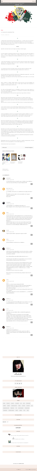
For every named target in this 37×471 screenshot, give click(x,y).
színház (21, 410)
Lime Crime (28, 405)
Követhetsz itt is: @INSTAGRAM (18, 463)
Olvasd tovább (18, 394)
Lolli (7, 308)
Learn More (17, 4)
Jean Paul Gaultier (14, 405)
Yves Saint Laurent (11, 410)
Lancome (23, 405)
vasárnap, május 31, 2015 (10, 328)
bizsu (2, 30)
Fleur (7, 230)
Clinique (12, 403)
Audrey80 (8, 178)
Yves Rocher (5, 410)
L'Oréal (19, 405)
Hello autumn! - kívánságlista (20, 162)
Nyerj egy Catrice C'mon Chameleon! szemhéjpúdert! (19, 442)
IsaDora (8, 405)
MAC (32, 405)
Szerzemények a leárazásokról (12, 162)
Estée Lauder (28, 403)
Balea (4, 403)
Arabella (8, 248)
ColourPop (17, 403)
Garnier (4, 405)
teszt (24, 410)
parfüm (17, 410)
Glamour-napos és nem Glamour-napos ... (6, 170)
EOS (20, 403)
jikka (7, 212)
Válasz (31, 208)
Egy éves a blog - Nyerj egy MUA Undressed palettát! (19, 435)
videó (28, 410)
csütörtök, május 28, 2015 (10, 179)
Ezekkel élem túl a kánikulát (5, 162)
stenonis (8, 202)
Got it (21, 4)
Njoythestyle (9, 188)
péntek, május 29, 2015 (9, 300)
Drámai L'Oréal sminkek (18, 392)
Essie (24, 403)
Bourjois (8, 403)
